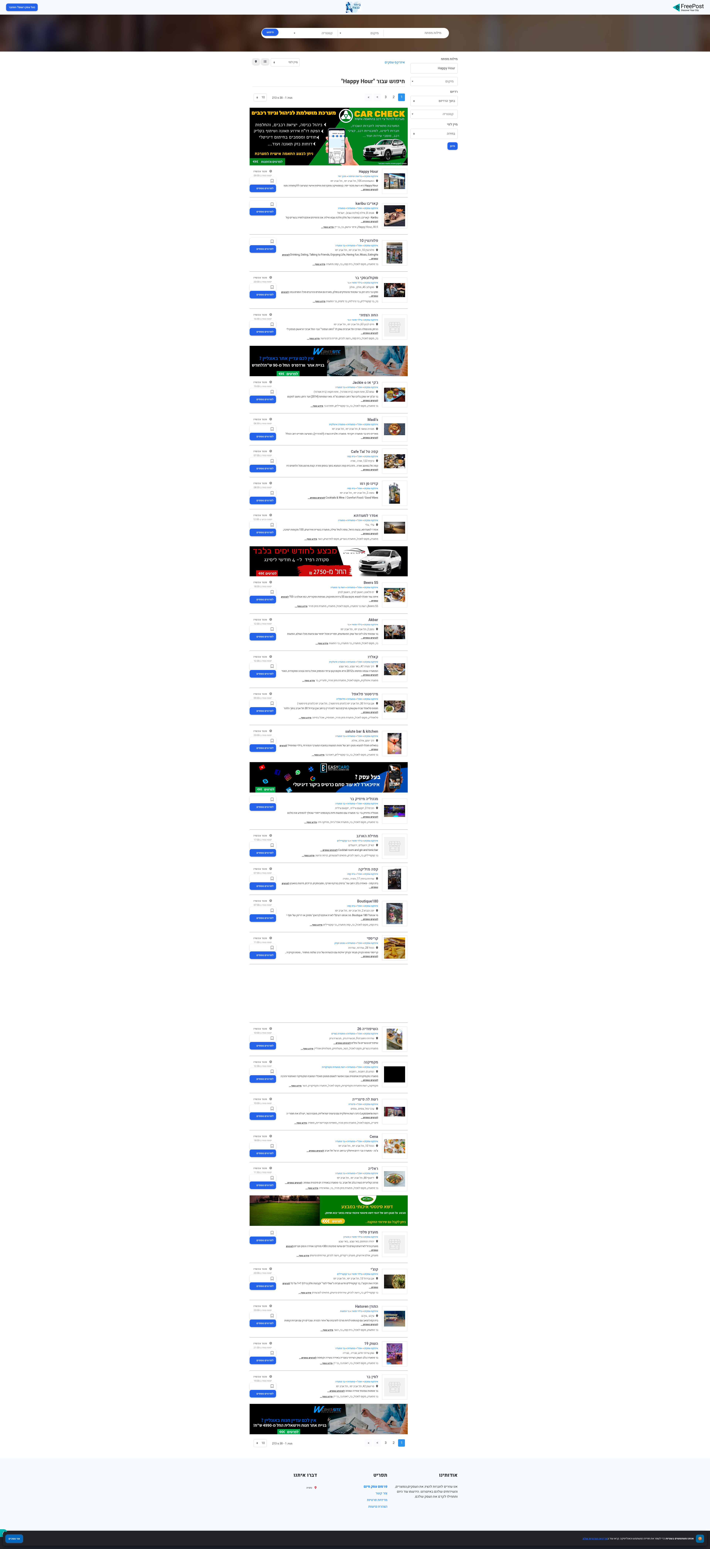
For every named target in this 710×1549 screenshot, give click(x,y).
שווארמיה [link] (324, 1188)
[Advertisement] (329, 993)
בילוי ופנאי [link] (357, 282)
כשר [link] (320, 539)
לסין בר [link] (372, 1377)
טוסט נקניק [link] (339, 943)
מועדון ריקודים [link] (347, 1255)
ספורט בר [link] (329, 406)
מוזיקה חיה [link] (323, 822)
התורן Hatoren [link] (366, 1306)
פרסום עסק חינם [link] (375, 1486)
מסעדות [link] (351, 208)
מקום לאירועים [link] (331, 539)
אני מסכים (14, 1539)
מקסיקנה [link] (371, 1062)
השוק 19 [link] (371, 1343)
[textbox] (360, 33)
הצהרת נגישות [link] (377, 1506)
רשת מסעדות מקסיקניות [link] (333, 1067)
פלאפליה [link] (340, 699)
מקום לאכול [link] (360, 264)
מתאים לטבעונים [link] (337, 855)
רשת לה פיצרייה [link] (365, 1099)
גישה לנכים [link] (345, 338)
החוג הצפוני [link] (368, 315)
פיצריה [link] (323, 680)
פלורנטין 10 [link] (368, 240)
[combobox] (361, 33)
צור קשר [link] (381, 1493)
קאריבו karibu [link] (367, 203)
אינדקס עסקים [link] (395, 62)
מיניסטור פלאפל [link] (365, 694)
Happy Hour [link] (368, 171)
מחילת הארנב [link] (367, 836)
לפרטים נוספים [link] (264, 188)
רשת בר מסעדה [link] (338, 587)
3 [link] (386, 97)
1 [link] (402, 97)
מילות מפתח (449, 59)
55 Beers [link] (371, 582)
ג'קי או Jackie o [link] (365, 382)
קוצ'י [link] (374, 1269)
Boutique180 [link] (367, 901)
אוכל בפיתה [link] (318, 718)
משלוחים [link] (337, 1048)
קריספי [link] (372, 938)
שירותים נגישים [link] (318, 1255)
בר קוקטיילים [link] (367, 301)
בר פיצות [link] (342, 301)
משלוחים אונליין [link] (322, 1048)
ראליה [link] (373, 1168)
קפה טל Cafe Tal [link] (364, 451)
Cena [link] (374, 1136)
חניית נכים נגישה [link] (329, 338)
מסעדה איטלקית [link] (337, 424)
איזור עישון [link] (350, 227)
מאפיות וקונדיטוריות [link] (326, 1123)
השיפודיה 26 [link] (367, 1029)
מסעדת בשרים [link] (348, 539)
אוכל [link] (359, 208)
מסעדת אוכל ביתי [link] (339, 822)
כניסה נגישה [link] (321, 855)
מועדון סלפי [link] (368, 1232)
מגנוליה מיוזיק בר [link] (364, 799)
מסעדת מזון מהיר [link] (317, 606)
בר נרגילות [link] (354, 301)
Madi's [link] (373, 419)
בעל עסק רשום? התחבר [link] (22, 7)
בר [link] (342, 227)
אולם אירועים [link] (363, 1255)
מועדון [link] (346, 1237)
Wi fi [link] (375, 227)
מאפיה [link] (311, 1123)
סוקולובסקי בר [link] (366, 277)
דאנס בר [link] (329, 755)
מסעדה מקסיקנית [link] (317, 1086)
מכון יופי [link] (342, 176)
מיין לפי (452, 124)
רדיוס (454, 91)
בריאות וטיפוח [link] (355, 176)
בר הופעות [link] (331, 301)
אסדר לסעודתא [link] (366, 515)
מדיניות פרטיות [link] (377, 1499)
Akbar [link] (373, 620)
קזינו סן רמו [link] (369, 483)
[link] (688, 7)
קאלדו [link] (373, 657)
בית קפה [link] (348, 264)
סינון (452, 146)
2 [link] (394, 97)
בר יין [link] (337, 227)
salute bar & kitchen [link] (361, 731)
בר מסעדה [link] (340, 245)
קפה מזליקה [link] (368, 869)
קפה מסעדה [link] (332, 264)
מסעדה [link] (341, 208)
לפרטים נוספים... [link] (369, 189)
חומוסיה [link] (330, 718)
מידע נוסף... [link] (327, 227)
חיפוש (270, 32)
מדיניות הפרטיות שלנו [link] (595, 1539)
